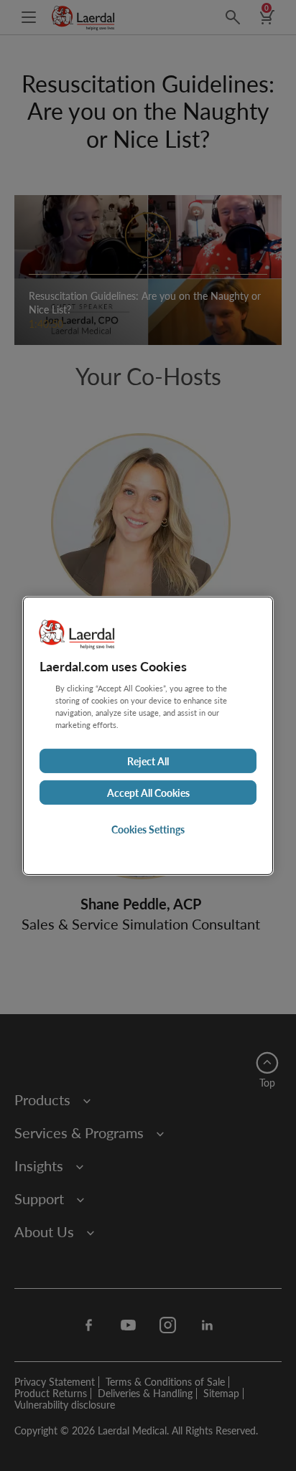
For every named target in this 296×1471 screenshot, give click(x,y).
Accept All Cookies (148, 792)
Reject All (148, 761)
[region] (148, 735)
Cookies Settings (148, 829)
